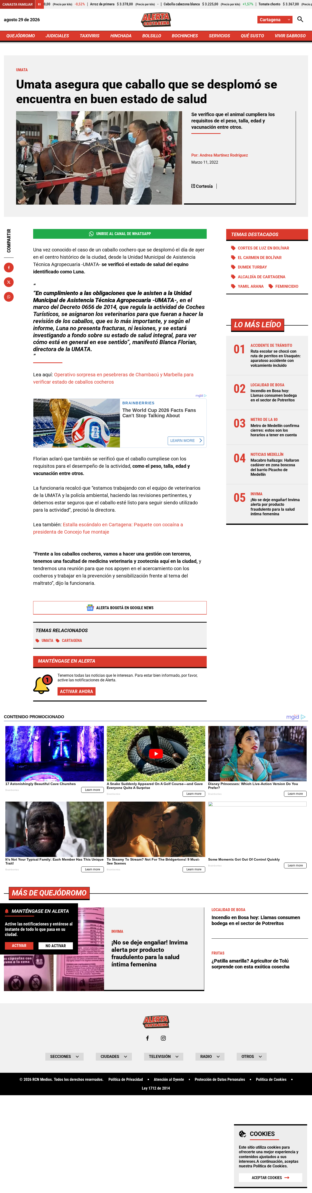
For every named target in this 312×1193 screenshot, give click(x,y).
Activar (19, 945)
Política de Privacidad (125, 1080)
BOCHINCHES (185, 35)
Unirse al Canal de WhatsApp (123, 233)
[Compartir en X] (9, 282)
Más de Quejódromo (49, 893)
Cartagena (72, 640)
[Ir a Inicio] (156, 19)
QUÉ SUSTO (252, 35)
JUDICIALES (57, 35)
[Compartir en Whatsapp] (9, 297)
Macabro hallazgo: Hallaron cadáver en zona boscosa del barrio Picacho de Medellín (275, 467)
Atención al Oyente (169, 1080)
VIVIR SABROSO (290, 35)
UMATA (47, 640)
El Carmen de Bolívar (260, 257)
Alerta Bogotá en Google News (125, 608)
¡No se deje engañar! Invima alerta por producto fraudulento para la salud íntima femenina (275, 506)
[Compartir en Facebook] (9, 267)
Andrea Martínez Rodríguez (224, 155)
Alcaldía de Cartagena (261, 277)
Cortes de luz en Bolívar (263, 248)
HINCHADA (121, 35)
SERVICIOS (219, 35)
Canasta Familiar (17, 4)
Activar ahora (76, 691)
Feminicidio (286, 286)
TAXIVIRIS (89, 35)
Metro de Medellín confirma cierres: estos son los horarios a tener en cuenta (275, 430)
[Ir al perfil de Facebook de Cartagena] (147, 1038)
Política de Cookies (270, 1166)
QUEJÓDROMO (20, 35)
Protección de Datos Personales (220, 1080)
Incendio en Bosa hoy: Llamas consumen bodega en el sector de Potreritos (274, 395)
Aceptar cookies (267, 1177)
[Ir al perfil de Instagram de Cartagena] (163, 1038)
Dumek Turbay (252, 267)
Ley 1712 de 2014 (156, 1088)
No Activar (56, 946)
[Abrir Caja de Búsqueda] (300, 19)
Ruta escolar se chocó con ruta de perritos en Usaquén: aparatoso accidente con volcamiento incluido (276, 358)
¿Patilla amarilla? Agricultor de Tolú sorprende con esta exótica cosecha (251, 964)
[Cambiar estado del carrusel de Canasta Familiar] (39, 4)
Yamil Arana (251, 286)
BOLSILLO (151, 35)
